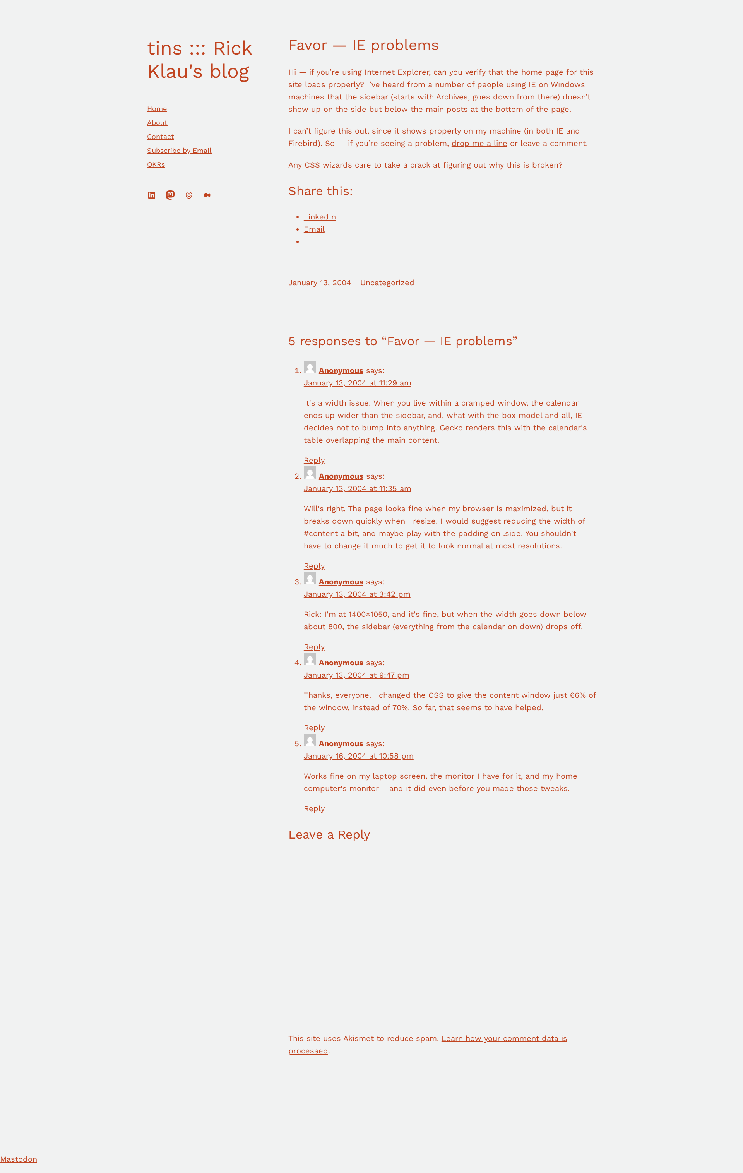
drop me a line (479, 143)
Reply (314, 460)
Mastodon (18, 1159)
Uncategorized (387, 282)
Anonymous (341, 370)
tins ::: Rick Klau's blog (199, 59)
